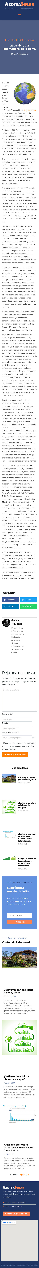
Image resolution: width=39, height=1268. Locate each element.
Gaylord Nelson (30, 110)
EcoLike (25, 54)
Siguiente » (24, 1174)
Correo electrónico (10, 732)
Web (34, 737)
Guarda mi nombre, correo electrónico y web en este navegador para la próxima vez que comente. (19, 746)
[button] (19, 15)
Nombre (6, 723)
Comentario (7, 714)
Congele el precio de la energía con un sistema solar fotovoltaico (27, 862)
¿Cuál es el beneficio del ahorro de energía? (27, 805)
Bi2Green (17, 54)
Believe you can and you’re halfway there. (27, 778)
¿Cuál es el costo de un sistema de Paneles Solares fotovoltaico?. (26, 837)
